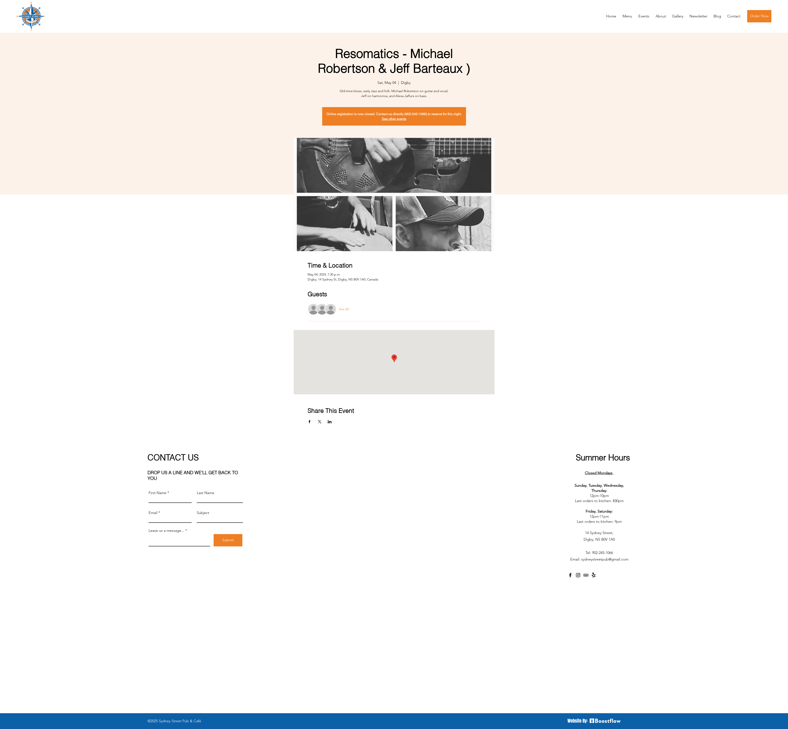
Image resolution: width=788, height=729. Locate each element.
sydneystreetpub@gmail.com (604, 559)
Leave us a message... (166, 530)
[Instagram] (578, 575)
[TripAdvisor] (586, 575)
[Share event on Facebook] (310, 421)
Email (153, 513)
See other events (394, 119)
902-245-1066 (602, 552)
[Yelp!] (594, 575)
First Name (157, 493)
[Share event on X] (320, 421)
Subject (203, 513)
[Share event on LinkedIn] (330, 421)
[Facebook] (570, 575)
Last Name (205, 493)
